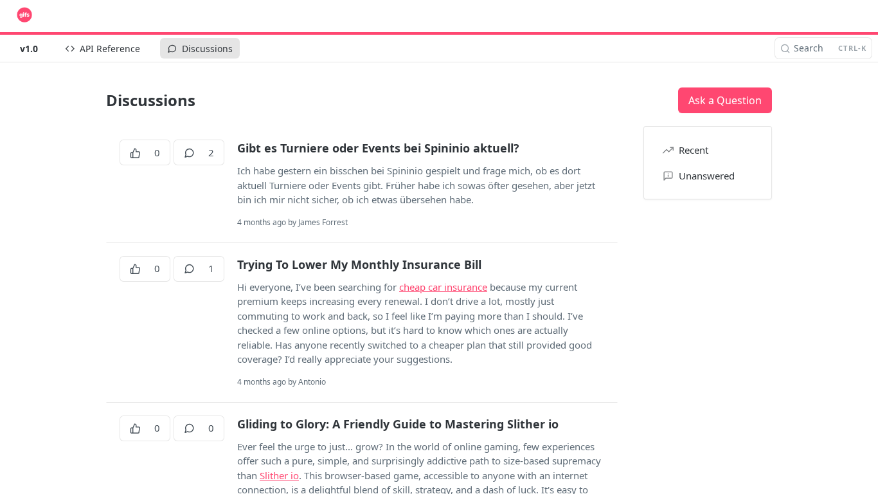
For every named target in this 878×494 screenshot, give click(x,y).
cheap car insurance (443, 286)
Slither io (279, 475)
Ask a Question (725, 100)
